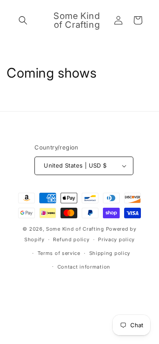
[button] (23, 20)
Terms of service (59, 253)
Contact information (83, 267)
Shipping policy (110, 253)
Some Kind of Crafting (75, 229)
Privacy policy (116, 239)
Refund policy (71, 239)
